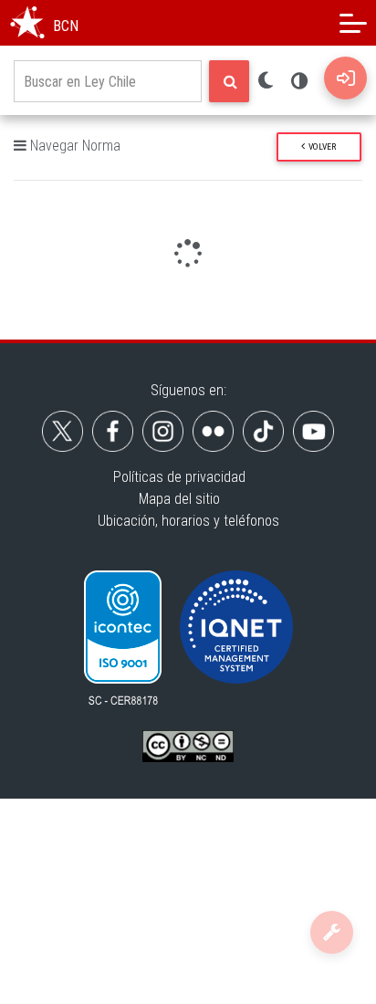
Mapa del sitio (179, 498)
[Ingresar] (345, 78)
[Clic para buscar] (229, 81)
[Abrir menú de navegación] (353, 23)
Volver (320, 146)
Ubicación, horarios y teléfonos (188, 520)
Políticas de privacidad (179, 477)
